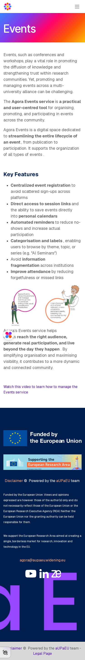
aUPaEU (63, 480)
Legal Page (42, 653)
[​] (30, 573)
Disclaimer (14, 480)
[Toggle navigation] (77, 6)
